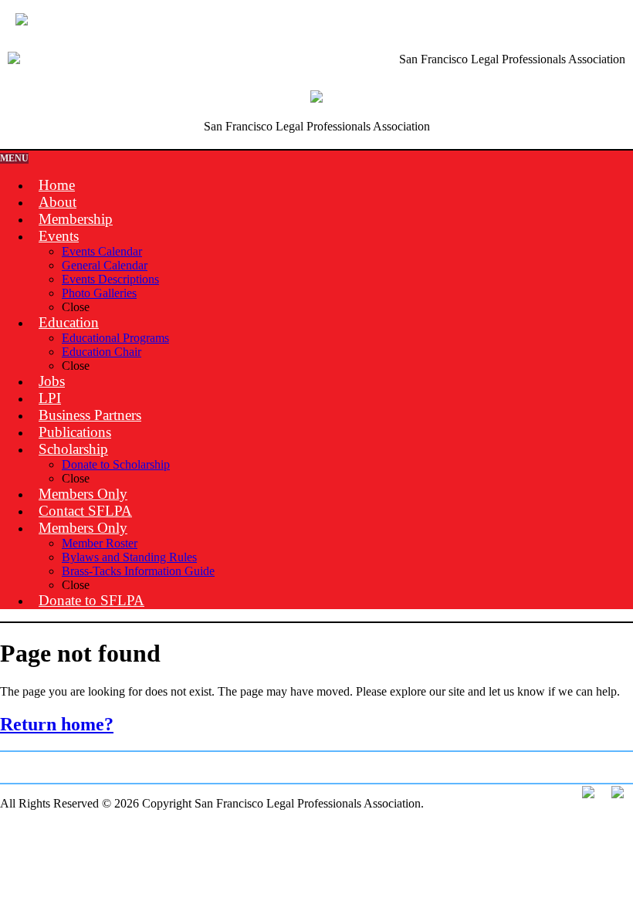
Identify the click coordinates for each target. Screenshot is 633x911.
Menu (14, 158)
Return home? (56, 724)
